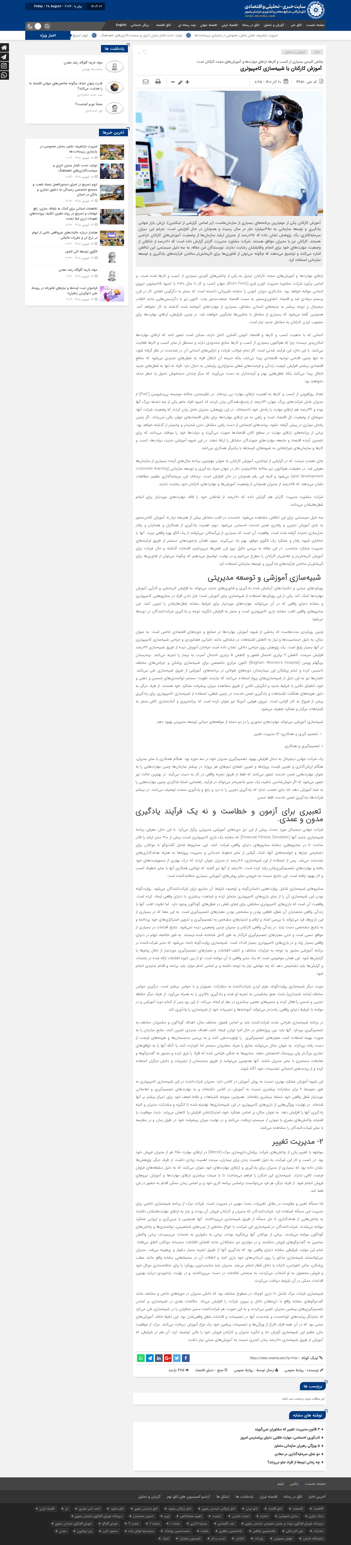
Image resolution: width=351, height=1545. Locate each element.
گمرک (165, 1538)
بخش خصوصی (288, 1516)
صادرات (318, 1531)
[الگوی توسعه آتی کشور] (76, 257)
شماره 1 (175, 1523)
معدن (62, 1531)
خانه (317, 52)
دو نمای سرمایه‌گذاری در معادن (297, 1454)
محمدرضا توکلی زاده (141, 1531)
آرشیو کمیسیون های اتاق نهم (188, 1496)
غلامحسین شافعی (264, 1531)
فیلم (281, 1484)
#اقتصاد (318, 1508)
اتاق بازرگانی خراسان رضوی (218, 1508)
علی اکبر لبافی (294, 1531)
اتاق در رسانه (250, 25)
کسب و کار (218, 1538)
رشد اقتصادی (226, 1523)
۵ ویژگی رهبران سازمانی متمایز (297, 1446)
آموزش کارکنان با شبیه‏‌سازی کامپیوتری (281, 68)
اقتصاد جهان (208, 25)
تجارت (264, 1516)
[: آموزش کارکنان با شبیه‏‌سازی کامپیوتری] (146, 82)
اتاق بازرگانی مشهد (179, 1508)
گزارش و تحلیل (274, 25)
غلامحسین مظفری (230, 1531)
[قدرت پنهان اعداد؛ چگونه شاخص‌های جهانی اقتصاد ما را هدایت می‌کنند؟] (76, 90)
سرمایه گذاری (198, 1523)
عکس (294, 1484)
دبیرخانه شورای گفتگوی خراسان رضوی (98, 1516)
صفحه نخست (315, 25)
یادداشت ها (244, 1496)
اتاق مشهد (117, 1508)
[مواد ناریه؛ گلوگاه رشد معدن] (76, 69)
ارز (66, 1508)
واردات (259, 1538)
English (121, 25)
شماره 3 (133, 1523)
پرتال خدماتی (140, 25)
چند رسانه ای (187, 25)
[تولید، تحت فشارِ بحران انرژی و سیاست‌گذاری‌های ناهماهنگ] (76, 171)
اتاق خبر (296, 25)
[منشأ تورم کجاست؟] (76, 110)
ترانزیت (216, 1516)
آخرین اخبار (317, 1496)
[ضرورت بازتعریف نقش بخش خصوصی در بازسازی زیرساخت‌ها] (76, 152)
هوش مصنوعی (283, 1538)
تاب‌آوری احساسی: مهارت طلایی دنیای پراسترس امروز (280, 1437)
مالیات (204, 1531)
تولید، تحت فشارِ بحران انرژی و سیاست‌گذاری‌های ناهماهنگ (196, 35)
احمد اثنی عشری (89, 1508)
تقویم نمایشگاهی (190, 1516)
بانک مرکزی (316, 1516)
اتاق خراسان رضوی (146, 1508)
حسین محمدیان (143, 1516)
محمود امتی (110, 1531)
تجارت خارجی (240, 1516)
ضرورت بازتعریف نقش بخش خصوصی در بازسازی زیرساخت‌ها (290, 35)
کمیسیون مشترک (190, 1538)
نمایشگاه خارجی (313, 1538)
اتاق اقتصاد (163, 25)
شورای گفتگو (110, 1523)
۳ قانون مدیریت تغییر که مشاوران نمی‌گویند (287, 1429)
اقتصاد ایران (229, 25)
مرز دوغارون (84, 1531)
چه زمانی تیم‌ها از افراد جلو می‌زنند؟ (293, 1462)
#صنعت (298, 1508)
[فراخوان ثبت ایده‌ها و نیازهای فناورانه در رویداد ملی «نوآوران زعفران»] (76, 293)
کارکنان (240, 1538)
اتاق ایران (251, 1508)
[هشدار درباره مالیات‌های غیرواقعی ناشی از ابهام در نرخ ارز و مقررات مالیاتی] (76, 238)
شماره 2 (155, 1523)
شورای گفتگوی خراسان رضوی (73, 1523)
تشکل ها (223, 1496)
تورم (166, 1516)
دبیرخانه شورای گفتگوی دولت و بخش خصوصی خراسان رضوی (284, 1523)
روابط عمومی (243, 1370)
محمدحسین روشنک (177, 1531)
